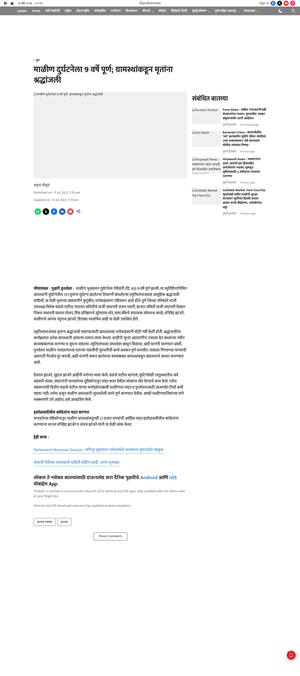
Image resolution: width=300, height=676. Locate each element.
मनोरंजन (116, 11)
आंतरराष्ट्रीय (82, 11)
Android (149, 478)
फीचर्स (146, 11)
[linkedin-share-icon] (62, 214)
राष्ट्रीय (68, 11)
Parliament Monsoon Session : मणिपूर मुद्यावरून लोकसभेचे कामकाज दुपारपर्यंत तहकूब (99, 449)
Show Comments (110, 536)
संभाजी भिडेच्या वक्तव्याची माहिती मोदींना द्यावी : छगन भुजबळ (76, 462)
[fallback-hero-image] (206, 116)
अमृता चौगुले (41, 185)
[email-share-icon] (70, 214)
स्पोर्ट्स (162, 11)
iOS (173, 478)
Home (36, 11)
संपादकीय (100, 11)
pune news (44, 521)
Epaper (22, 11)
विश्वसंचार (131, 11)
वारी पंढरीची (52, 11)
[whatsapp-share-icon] (37, 214)
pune (64, 521)
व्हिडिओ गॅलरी (179, 11)
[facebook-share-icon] (54, 214)
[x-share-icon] (46, 214)
